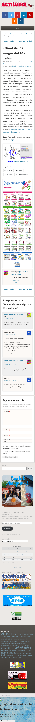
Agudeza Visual (13, 634)
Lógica (27, 646)
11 (26, 554)
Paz (23, 653)
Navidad (29, 650)
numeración (8, 652)
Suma (6, 657)
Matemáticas (22, 648)
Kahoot (25, 64)
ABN (4, 633)
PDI (25, 653)
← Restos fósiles (8, 41)
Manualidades (7, 648)
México (24, 650)
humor (11, 643)
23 (17, 560)
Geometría (4, 643)
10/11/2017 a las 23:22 (10, 381)
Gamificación (22, 66)
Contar (3, 639)
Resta (2, 657)
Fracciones (15, 641)
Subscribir (7, 528)
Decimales (16, 639)
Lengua (18, 646)
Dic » (19, 567)
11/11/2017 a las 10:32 (10, 365)
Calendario (15, 636)
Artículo (8, 636)
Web (5, 441)
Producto (15, 655)
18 (26, 557)
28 (8, 562)
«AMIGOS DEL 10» (21, 161)
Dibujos (22, 639)
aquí (12, 140)
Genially (28, 641)
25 (26, 560)
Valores (15, 657)
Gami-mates (18, 64)
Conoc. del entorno (9, 64)
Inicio (12, 34)
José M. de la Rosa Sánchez (13, 314)
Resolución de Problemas (25, 655)
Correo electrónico (7, 437)
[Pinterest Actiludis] (17, 685)
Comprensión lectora (25, 636)
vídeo (19, 657)
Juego (25, 643)
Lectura (14, 646)
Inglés (20, 643)
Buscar (4, 465)
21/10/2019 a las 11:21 (10, 318)
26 (31, 560)
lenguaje (23, 646)
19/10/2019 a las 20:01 (10, 334)
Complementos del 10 (20, 34)
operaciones (18, 653)
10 (22, 554)
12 (31, 554)
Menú (17, 28)
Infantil (16, 643)
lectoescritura (6, 646)
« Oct (15, 567)
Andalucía (23, 634)
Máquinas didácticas (16, 650)
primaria (28, 653)
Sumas (11, 657)
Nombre (7, 430)
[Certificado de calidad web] (16, 616)
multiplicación (6, 650)
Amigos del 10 (14, 66)
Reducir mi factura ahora (8, 721)
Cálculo (8, 638)
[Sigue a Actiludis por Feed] (14, 21)
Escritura (9, 641)
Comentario (7, 411)
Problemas (6, 655)
